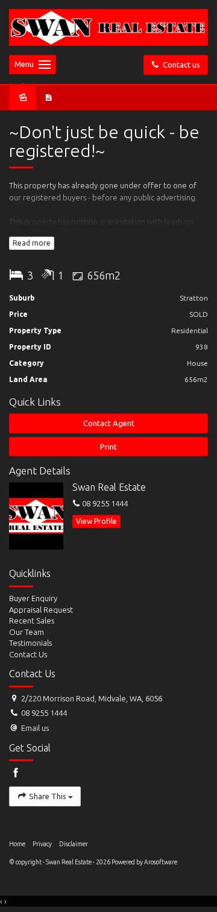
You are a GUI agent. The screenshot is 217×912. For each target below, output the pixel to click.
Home (17, 843)
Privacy (42, 843)
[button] (108, 447)
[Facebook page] (15, 773)
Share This (47, 796)
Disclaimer (73, 843)
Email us (35, 728)
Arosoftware (160, 862)
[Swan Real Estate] (108, 26)
